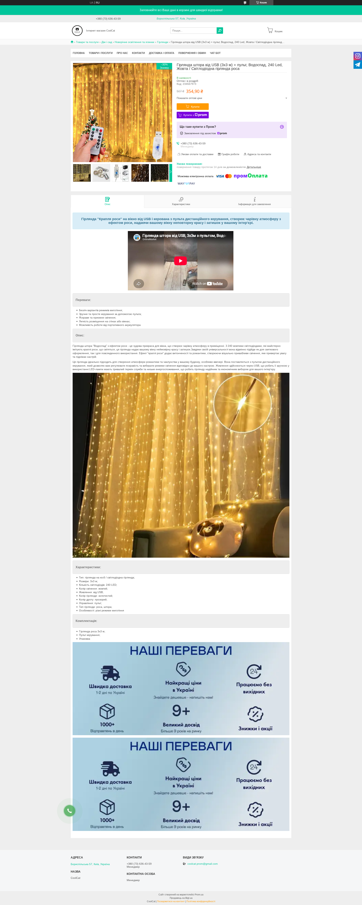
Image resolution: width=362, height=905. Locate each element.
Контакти (138, 53)
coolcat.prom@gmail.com (202, 863)
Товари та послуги (87, 42)
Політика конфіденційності (200, 901)
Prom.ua (199, 894)
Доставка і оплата (161, 53)
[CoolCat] (77, 30)
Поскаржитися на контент (171, 901)
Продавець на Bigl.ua (181, 898)
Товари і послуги (101, 53)
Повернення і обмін (192, 53)
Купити (195, 106)
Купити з (188, 114)
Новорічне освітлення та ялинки (134, 42)
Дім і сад (106, 42)
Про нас (122, 53)
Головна (79, 53)
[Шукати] (220, 30)
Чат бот (215, 53)
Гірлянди (162, 42)
